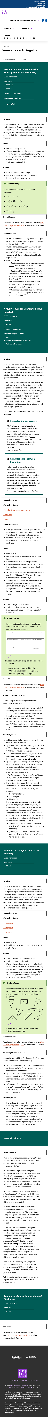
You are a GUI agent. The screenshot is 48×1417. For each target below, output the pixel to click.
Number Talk (10, 104)
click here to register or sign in (19, 1335)
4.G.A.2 (8, 324)
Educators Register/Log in (35, 7)
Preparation (9, 60)
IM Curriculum (39, 1)
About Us (41, 3)
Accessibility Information (29, 1380)
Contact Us (41, 5)
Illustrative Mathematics (19, 1385)
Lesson (23, 60)
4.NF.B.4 (9, 89)
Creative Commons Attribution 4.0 (20, 1387)
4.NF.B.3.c (9, 85)
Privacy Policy (14, 1380)
